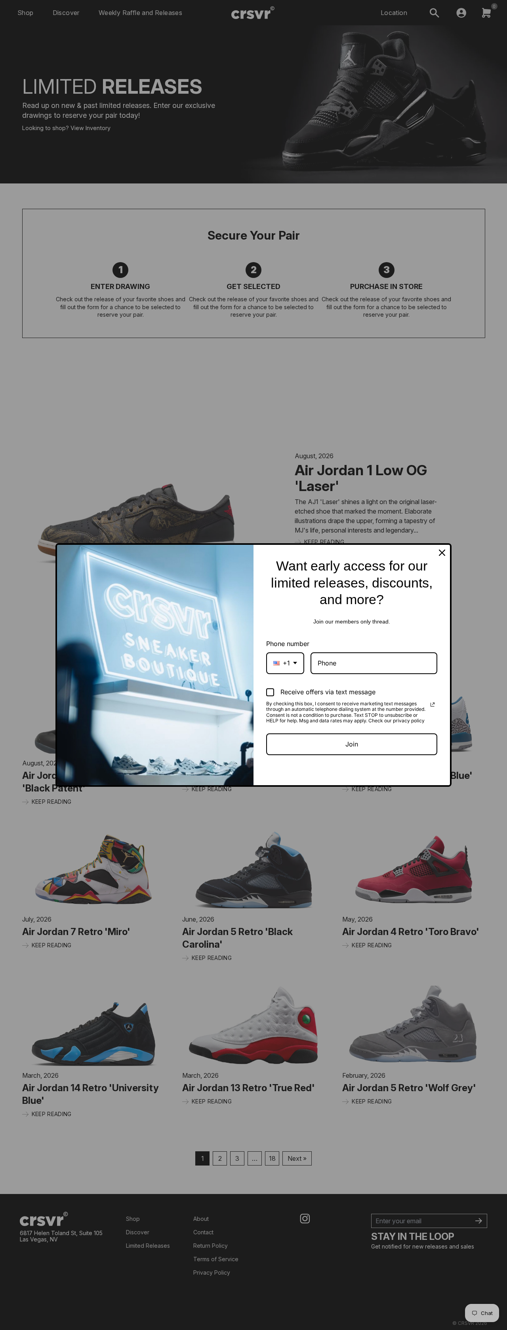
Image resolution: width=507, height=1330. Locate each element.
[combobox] (285, 663)
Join (351, 744)
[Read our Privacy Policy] (432, 704)
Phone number (287, 644)
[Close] (442, 552)
